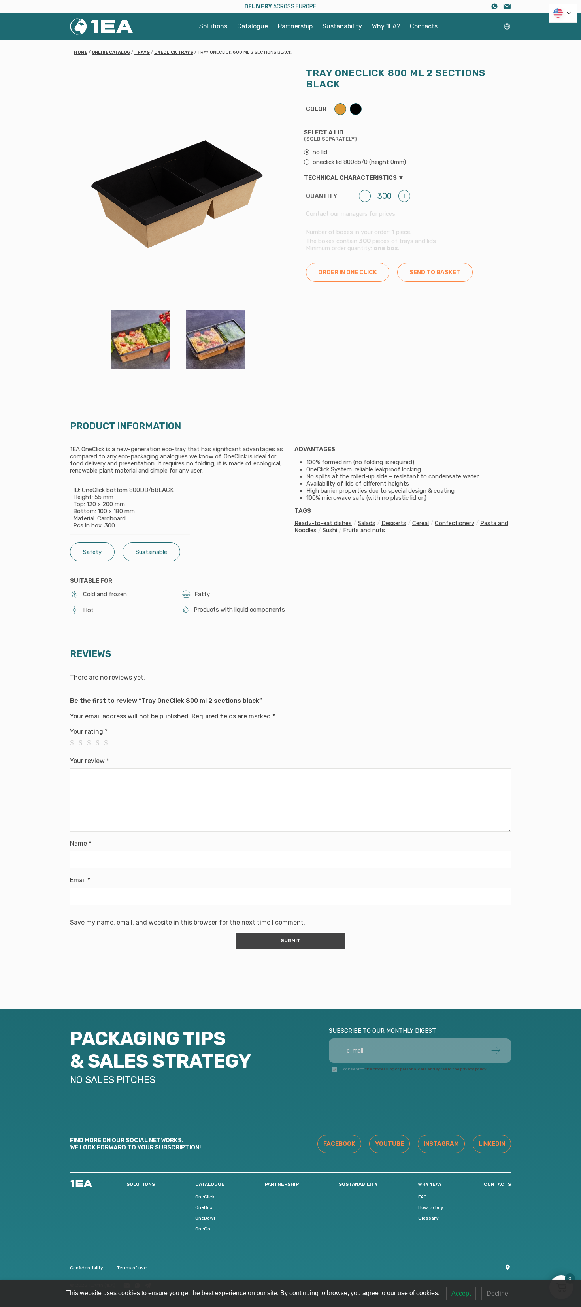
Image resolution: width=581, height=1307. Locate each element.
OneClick (205, 1197)
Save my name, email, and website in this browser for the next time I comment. (187, 922)
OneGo (202, 1229)
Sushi (330, 530)
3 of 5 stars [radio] (91, 742)
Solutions (213, 26)
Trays (142, 52)
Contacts (424, 26)
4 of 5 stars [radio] (100, 742)
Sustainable (151, 552)
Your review (89, 761)
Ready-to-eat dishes (323, 523)
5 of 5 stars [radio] (108, 742)
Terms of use (132, 1268)
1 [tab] (178, 375)
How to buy (430, 1207)
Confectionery (454, 523)
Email (80, 880)
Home (80, 52)
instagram (441, 1143)
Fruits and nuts (364, 530)
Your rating (89, 731)
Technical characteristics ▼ (354, 177)
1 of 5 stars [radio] (74, 742)
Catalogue (252, 26)
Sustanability (342, 26)
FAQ (422, 1197)
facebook (339, 1143)
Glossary (428, 1218)
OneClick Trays (173, 52)
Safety (92, 552)
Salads (366, 523)
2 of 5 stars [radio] (83, 742)
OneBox (203, 1207)
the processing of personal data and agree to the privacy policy (426, 1069)
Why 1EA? (386, 26)
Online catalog (111, 52)
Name (80, 843)
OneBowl (205, 1218)
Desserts (393, 523)
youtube (389, 1143)
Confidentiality (86, 1268)
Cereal (420, 523)
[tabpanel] (140, 339)
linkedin (492, 1143)
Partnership (295, 26)
